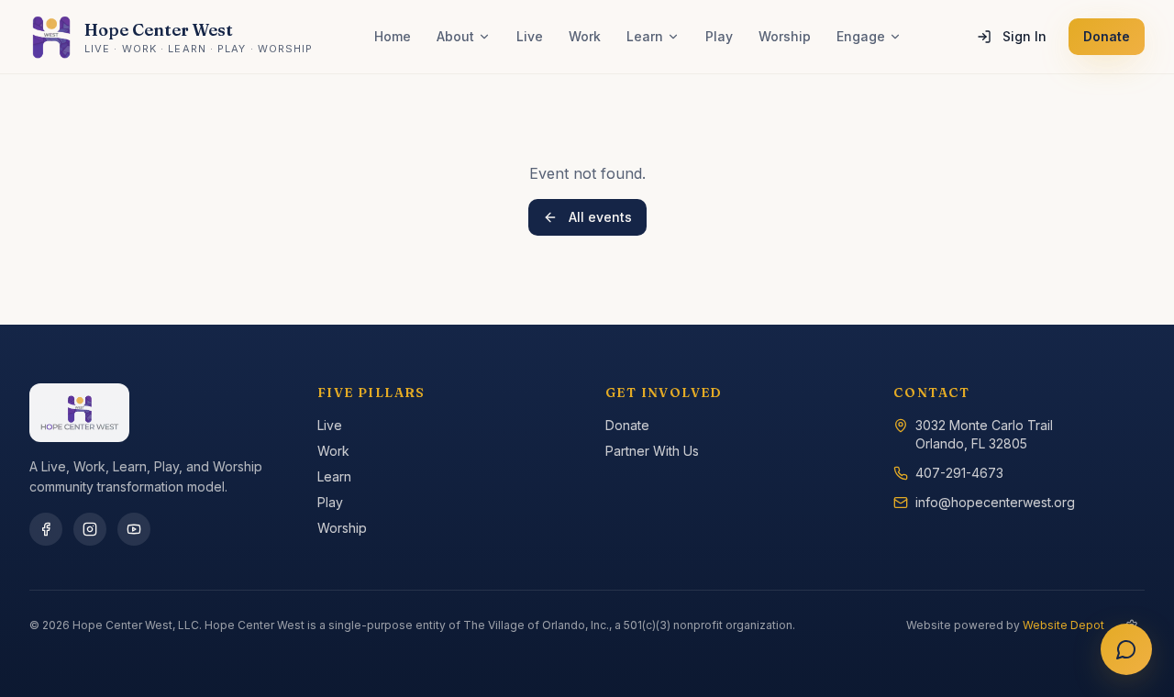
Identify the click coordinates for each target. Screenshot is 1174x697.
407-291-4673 (959, 473)
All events (600, 217)
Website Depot (1063, 625)
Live (529, 36)
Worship (785, 36)
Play (719, 36)
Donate (1106, 36)
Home (392, 36)
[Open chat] (1126, 649)
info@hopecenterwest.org (995, 502)
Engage (860, 36)
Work (585, 36)
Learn (644, 36)
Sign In (1024, 36)
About (455, 36)
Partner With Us (652, 451)
